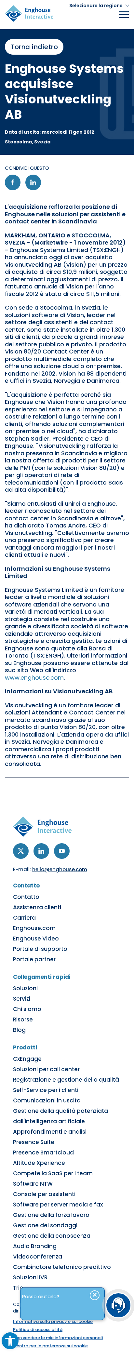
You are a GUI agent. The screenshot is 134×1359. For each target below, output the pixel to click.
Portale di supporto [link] (40, 949)
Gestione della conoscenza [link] (51, 1236)
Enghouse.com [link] (34, 928)
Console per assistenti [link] (44, 1194)
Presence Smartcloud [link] (43, 1152)
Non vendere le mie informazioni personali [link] (58, 1338)
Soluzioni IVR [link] (30, 1277)
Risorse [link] (23, 1019)
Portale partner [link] (34, 959)
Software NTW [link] (33, 1184)
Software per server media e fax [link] (58, 1204)
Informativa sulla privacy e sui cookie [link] (53, 1321)
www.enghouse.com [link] (34, 677)
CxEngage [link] (27, 1059)
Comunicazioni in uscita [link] (47, 1100)
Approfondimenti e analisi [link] (50, 1132)
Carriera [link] (24, 918)
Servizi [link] (21, 999)
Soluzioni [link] (25, 988)
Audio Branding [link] (35, 1246)
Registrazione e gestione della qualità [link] (66, 1080)
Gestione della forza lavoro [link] (51, 1215)
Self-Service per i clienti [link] (45, 1090)
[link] (10, 1340)
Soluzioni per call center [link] (46, 1069)
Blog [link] (19, 1030)
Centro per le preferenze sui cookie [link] (50, 1346)
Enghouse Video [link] (36, 938)
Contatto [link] (26, 897)
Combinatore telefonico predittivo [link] (62, 1267)
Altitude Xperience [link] (39, 1163)
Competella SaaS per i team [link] (53, 1173)
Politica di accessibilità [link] (37, 1329)
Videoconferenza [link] (37, 1256)
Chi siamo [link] (27, 1009)
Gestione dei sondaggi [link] (45, 1225)
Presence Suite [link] (33, 1142)
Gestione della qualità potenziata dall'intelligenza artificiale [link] (60, 1116)
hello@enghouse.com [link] (59, 869)
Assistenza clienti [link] (37, 907)
